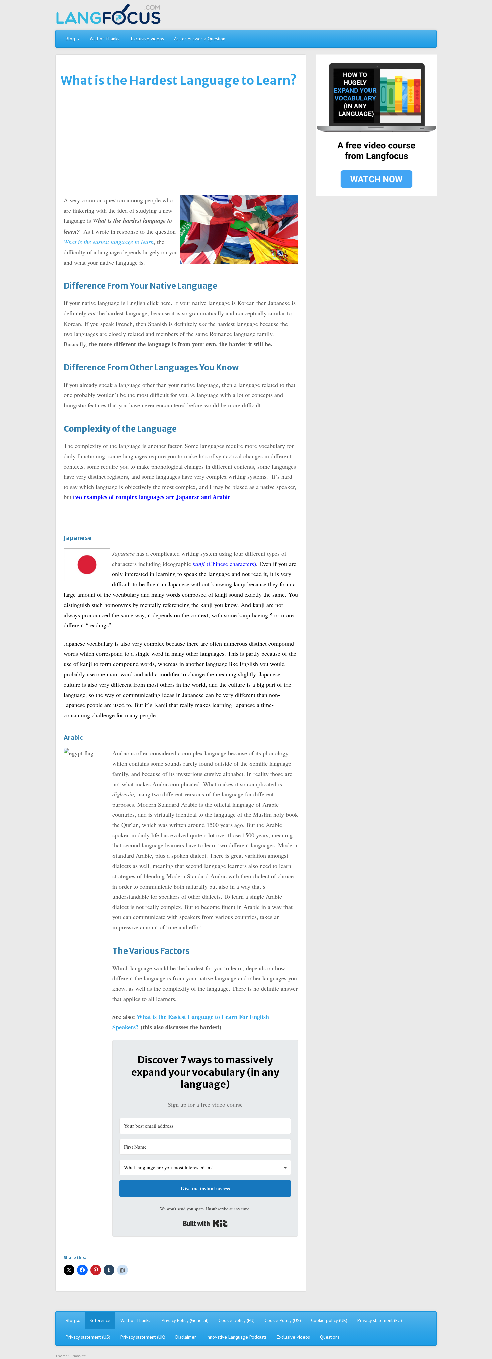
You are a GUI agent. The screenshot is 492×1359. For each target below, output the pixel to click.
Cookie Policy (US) (283, 1320)
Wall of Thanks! (105, 39)
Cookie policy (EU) (237, 1320)
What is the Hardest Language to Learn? (179, 80)
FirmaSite (78, 1355)
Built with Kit (205, 1223)
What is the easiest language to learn (109, 242)
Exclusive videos (147, 39)
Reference (100, 1320)
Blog (71, 39)
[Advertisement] (181, 145)
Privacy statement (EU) (379, 1320)
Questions (330, 1337)
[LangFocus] (108, 16)
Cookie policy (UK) (329, 1320)
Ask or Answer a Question (199, 39)
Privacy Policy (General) (185, 1320)
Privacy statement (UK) (142, 1337)
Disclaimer (185, 1337)
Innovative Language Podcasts (236, 1337)
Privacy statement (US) (88, 1337)
